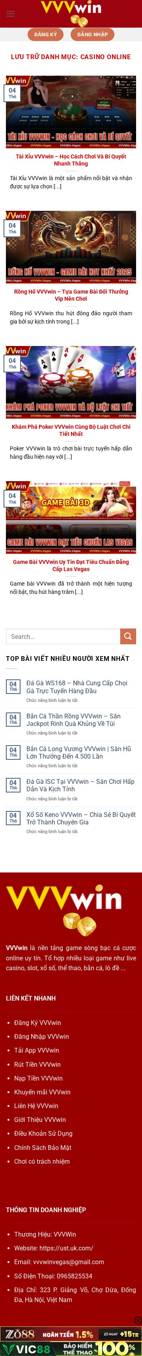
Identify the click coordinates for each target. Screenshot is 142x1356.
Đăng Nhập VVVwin (41, 1036)
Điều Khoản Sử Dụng (43, 1133)
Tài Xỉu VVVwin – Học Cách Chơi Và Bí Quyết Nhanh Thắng (71, 160)
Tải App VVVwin (36, 1050)
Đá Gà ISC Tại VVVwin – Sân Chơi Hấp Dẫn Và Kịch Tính (80, 785)
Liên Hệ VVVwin (36, 1106)
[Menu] (10, 13)
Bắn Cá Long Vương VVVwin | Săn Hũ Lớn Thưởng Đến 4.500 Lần (78, 752)
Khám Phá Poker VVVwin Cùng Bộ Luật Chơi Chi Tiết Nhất (71, 430)
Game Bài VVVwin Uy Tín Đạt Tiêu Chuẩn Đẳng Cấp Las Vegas (71, 565)
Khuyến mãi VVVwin (42, 1092)
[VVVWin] (71, 14)
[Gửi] (128, 636)
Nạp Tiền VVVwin (38, 1078)
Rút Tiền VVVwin (37, 1064)
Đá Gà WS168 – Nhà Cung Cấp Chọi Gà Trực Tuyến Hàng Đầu (76, 686)
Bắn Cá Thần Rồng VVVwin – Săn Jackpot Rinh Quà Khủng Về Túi (73, 719)
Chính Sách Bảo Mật (42, 1147)
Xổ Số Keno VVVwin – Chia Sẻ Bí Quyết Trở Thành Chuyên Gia (81, 818)
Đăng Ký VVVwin (37, 1023)
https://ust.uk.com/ (66, 1248)
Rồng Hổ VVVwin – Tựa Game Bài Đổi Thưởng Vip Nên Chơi (71, 295)
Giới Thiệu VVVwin (40, 1119)
